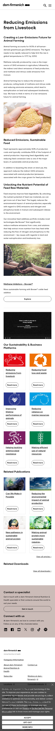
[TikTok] (39, 629)
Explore (27, 299)
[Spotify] (45, 629)
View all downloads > (42, 571)
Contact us (32, 665)
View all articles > (43, 556)
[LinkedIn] (5, 629)
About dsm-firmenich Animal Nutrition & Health (13, 668)
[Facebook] (12, 629)
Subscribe (8, 676)
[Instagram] (32, 629)
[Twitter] (25, 629)
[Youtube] (19, 629)
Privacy (26, 708)
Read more (12, 385)
